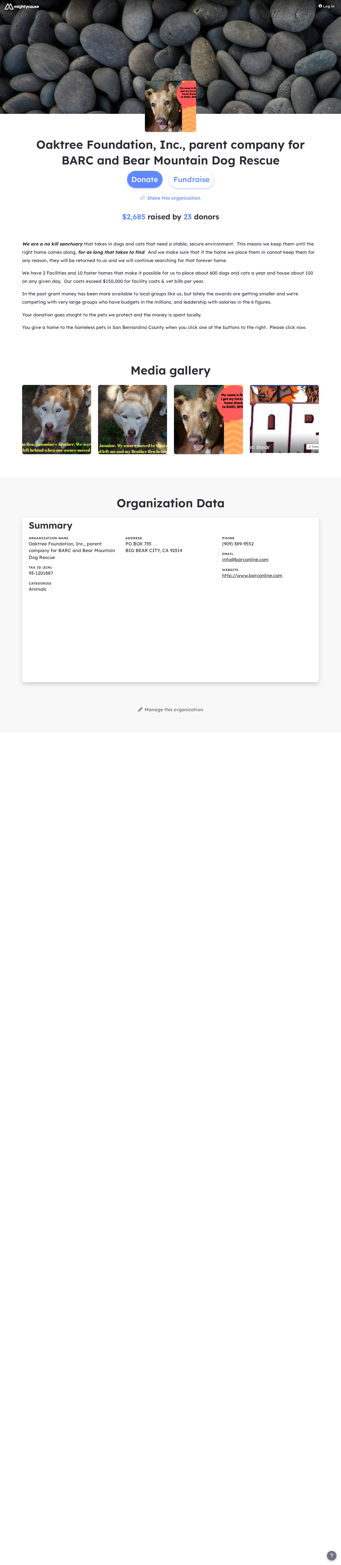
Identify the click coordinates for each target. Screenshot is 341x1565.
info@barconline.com (245, 559)
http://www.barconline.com (252, 575)
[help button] (331, 1555)
